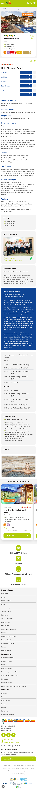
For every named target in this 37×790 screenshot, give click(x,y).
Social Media (5, 626)
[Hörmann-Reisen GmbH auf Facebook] (3, 735)
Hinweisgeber (12, 771)
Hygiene (3, 707)
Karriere (3, 633)
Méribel (3, 704)
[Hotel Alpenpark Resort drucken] (34, 61)
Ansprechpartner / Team (8, 636)
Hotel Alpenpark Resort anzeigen (11, 9)
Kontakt (3, 647)
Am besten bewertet (7, 618)
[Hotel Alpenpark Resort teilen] (31, 61)
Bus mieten (4, 693)
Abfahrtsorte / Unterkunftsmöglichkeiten (13, 686)
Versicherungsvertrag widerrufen (11, 672)
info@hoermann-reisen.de (14, 260)
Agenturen (26, 771)
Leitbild (3, 597)
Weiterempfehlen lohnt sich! (9, 675)
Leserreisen (4, 615)
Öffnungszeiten (6, 650)
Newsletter (4, 679)
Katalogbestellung (6, 661)
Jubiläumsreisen (6, 611)
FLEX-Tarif (4, 697)
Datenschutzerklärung (18, 774)
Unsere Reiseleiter (6, 640)
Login (19, 771)
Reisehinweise (7, 765)
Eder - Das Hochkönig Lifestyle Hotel (15, 511)
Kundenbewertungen (7, 658)
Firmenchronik (5, 622)
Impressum (6, 768)
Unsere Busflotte (6, 601)
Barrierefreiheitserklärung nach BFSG (23, 768)
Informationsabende (7, 714)
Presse (3, 604)
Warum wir (4, 593)
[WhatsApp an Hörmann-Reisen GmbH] (31, 259)
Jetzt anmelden (8, 759)
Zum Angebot (10, 536)
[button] (3, 786)
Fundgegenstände (6, 682)
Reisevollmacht (6, 700)
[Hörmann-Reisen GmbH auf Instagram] (8, 735)
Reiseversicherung (6, 668)
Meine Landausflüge (7, 643)
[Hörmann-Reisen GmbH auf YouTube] (13, 735)
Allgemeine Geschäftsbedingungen (23, 765)
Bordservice (4, 711)
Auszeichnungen (6, 608)
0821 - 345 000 (10, 258)
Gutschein (4, 665)
